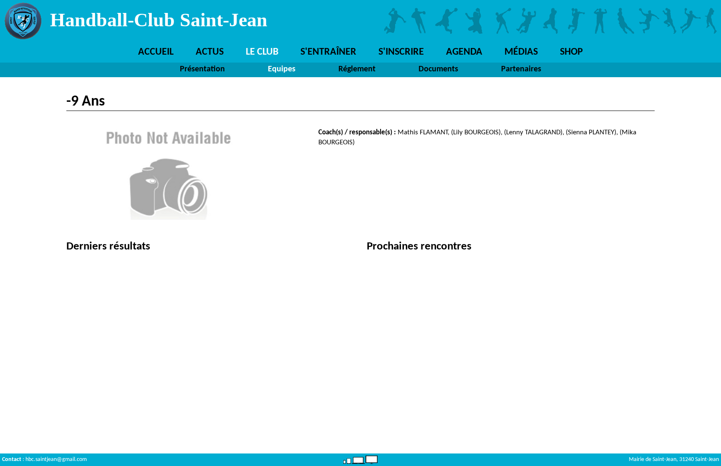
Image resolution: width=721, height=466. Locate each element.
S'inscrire (401, 52)
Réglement (357, 69)
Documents (438, 69)
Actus (210, 52)
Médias (521, 52)
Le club (262, 52)
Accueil (156, 52)
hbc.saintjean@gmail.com (56, 459)
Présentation (202, 69)
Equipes (281, 69)
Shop (571, 52)
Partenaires (521, 69)
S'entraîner (328, 52)
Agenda (464, 52)
